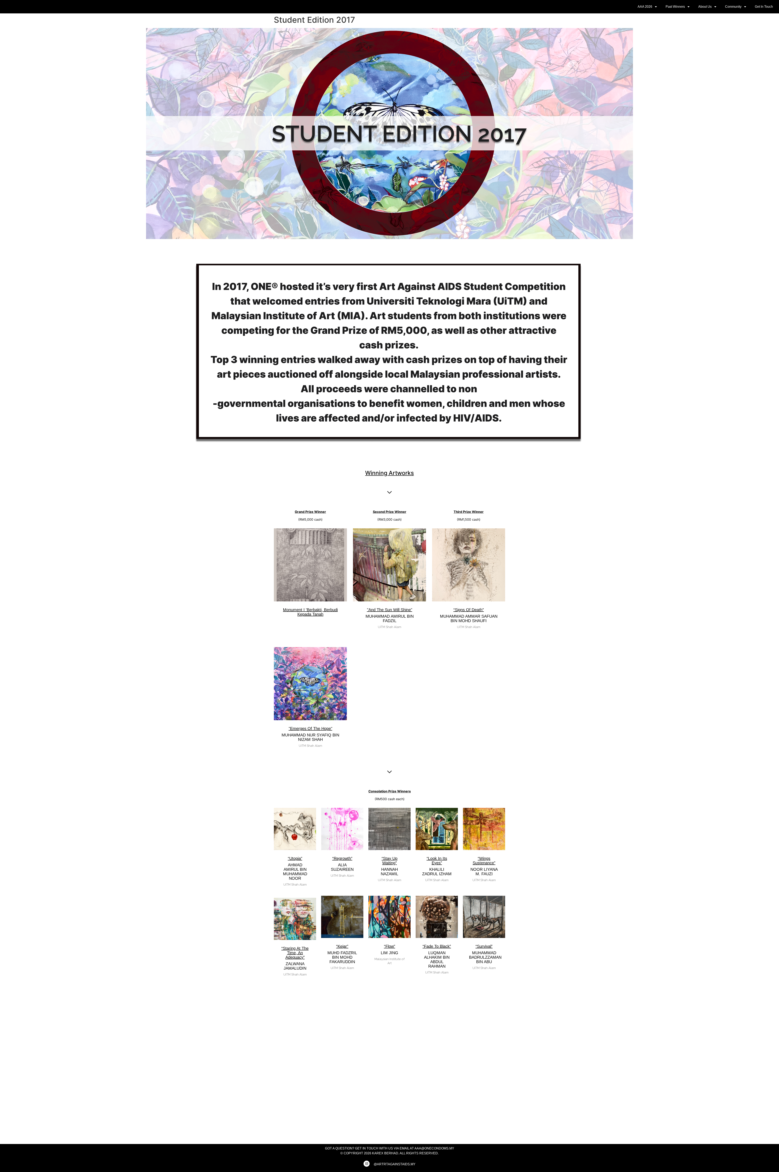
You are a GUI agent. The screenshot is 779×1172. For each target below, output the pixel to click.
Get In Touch (764, 6)
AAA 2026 (645, 6)
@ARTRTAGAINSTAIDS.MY (394, 1164)
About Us (705, 6)
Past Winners (675, 6)
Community (733, 6)
